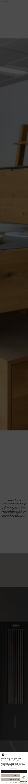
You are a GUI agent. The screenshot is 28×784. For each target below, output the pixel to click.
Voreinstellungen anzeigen (14, 779)
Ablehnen (14, 775)
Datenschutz (15, 782)
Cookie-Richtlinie (9, 782)
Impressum (20, 782)
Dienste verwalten (13, 768)
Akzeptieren (14, 771)
